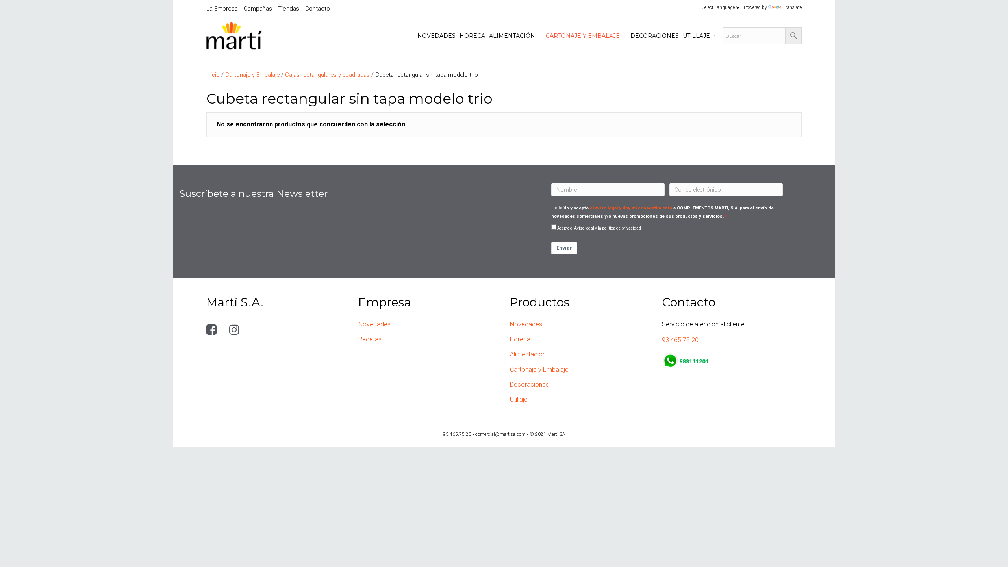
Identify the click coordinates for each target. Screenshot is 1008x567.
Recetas (370, 339)
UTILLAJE (696, 35)
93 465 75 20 (680, 340)
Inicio (213, 74)
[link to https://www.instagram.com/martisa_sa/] (235, 330)
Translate (792, 7)
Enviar (564, 248)
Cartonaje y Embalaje (252, 74)
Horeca (520, 339)
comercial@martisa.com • (502, 434)
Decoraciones (529, 384)
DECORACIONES (654, 35)
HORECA (472, 35)
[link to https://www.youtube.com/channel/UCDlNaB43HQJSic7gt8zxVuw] (256, 330)
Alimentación (528, 354)
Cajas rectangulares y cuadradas (327, 74)
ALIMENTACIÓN (512, 35)
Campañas (258, 8)
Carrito (714, 35)
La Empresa (222, 8)
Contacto (317, 8)
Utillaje (519, 399)
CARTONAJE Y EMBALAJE (583, 35)
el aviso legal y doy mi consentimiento (631, 208)
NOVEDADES (436, 35)
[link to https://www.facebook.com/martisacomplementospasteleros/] (212, 330)
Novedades (374, 324)
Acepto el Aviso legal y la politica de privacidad (599, 228)
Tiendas (288, 8)
